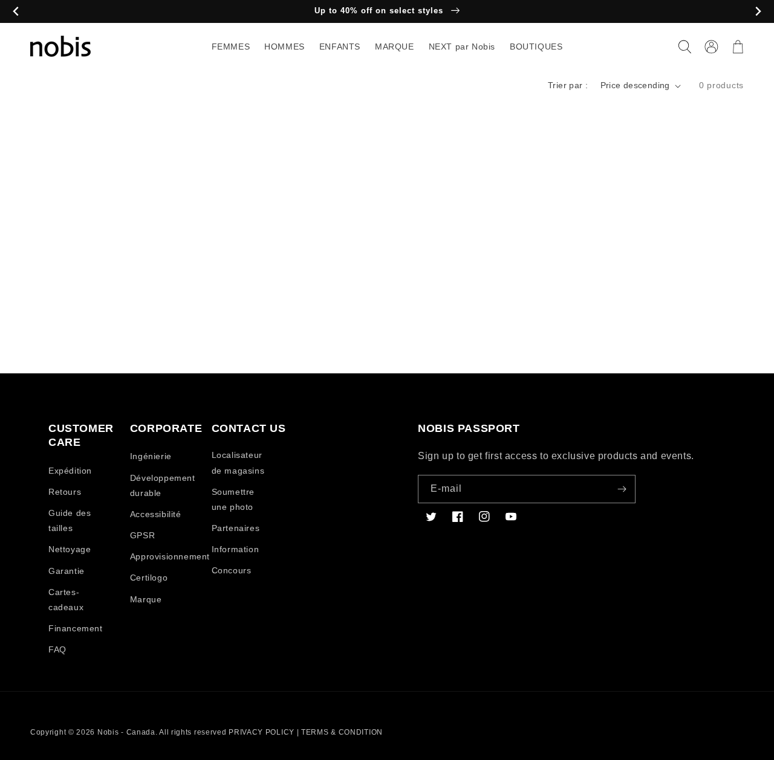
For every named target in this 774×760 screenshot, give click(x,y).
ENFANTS (339, 46)
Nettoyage (69, 549)
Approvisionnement (170, 556)
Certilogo (148, 577)
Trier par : (568, 85)
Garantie (66, 571)
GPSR (142, 535)
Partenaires (236, 528)
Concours (232, 570)
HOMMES (284, 46)
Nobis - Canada (126, 732)
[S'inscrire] (621, 489)
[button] (684, 46)
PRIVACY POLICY (261, 732)
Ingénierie (151, 456)
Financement (75, 628)
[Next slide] (758, 12)
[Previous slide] (16, 12)
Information (235, 549)
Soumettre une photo (233, 499)
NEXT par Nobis (462, 46)
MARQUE (394, 46)
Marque (146, 599)
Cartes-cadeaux (65, 599)
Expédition (70, 470)
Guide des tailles (69, 520)
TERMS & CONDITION (342, 732)
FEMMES (231, 46)
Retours (64, 492)
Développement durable (162, 485)
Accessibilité (155, 514)
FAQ (57, 649)
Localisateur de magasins (238, 462)
